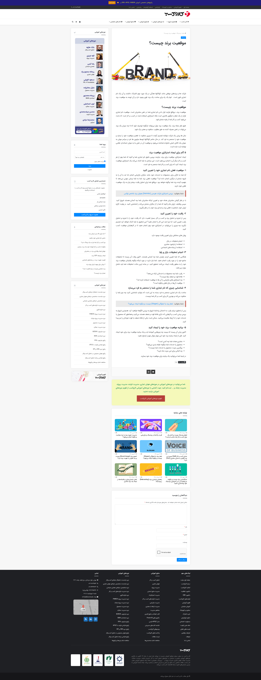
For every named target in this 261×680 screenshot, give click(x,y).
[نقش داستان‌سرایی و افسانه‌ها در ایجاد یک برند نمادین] (126, 469)
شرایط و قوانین (185, 633)
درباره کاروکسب (185, 584)
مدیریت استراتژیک (154, 595)
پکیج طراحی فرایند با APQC (97, 345)
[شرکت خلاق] (86, 664)
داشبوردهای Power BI (153, 618)
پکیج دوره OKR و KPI (99, 349)
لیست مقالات (156, 637)
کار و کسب (184, 22)
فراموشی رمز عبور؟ (79, 157)
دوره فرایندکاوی (101, 310)
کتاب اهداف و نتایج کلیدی (152, 614)
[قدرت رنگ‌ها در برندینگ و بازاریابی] (151, 425)
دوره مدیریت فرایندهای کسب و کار (95, 305)
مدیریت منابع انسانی (153, 591)
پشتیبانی (139, 7)
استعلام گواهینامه (148, 7)
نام (186, 527)
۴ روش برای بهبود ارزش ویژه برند (95, 264)
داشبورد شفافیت (185, 591)
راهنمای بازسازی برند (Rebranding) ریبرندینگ (151, 480)
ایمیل (185, 535)
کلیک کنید (111, 3)
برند (176, 362)
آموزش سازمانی (185, 606)
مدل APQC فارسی (154, 621)
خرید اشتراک (186, 614)
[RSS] (86, 619)
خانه (183, 33)
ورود (89, 166)
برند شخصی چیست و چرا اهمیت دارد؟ (94, 269)
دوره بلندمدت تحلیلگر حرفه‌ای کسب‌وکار (94, 292)
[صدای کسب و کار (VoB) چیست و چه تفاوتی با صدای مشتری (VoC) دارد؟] (176, 446)
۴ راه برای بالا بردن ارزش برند (96, 234)
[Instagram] (95, 619)
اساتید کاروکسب (185, 587)
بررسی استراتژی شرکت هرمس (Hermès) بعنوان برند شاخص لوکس (148, 193)
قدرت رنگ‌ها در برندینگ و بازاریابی (151, 435)
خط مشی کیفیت (185, 625)
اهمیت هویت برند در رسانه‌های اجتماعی (93, 260)
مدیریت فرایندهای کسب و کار (151, 599)
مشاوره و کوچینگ (167, 7)
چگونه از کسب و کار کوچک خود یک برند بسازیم (91, 247)
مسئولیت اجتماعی (185, 621)
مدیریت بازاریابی (155, 603)
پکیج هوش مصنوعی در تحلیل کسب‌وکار (94, 353)
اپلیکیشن (157, 7)
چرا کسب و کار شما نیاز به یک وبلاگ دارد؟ (93, 242)
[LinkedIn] (91, 619)
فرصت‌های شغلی (185, 629)
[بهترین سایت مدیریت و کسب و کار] (98, 664)
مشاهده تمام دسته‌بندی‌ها (152, 640)
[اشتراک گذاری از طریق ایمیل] (153, 372)
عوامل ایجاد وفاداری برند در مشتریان (94, 251)
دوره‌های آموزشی (158, 22)
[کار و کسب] (177, 14)
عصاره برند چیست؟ (99, 273)
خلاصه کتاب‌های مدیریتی (152, 625)
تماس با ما (132, 7)
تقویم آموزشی (177, 7)
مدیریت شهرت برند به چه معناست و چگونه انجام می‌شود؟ (126, 436)
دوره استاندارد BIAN (99, 336)
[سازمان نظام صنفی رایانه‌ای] (109, 664)
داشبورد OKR (186, 595)
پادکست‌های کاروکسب (153, 633)
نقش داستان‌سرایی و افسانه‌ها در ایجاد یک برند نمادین (127, 480)
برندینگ (179, 33)
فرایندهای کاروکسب (184, 599)
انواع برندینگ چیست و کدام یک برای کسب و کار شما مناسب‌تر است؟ (176, 436)
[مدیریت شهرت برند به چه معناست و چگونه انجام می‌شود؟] (126, 425)
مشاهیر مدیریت (155, 610)
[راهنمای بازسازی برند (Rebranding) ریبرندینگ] (151, 469)
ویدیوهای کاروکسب (154, 629)
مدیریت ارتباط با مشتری (153, 606)
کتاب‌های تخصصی (115, 22)
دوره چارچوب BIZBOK (99, 331)
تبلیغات (188, 637)
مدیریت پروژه (156, 587)
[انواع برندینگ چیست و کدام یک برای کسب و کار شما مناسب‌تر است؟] (176, 425)
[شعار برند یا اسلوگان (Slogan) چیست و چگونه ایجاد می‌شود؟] (151, 446)
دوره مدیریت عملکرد (99, 327)
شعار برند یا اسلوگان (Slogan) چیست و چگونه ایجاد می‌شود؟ (150, 303)
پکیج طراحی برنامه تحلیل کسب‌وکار (95, 358)
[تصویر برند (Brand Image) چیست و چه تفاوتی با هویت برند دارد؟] (126, 446)
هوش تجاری (156, 584)
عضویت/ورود (172, 22)
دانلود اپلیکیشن (185, 618)
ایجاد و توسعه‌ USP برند (98, 256)
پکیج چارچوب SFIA (99, 340)
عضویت (90, 170)
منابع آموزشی (130, 22)
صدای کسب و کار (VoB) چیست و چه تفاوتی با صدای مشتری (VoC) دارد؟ (176, 458)
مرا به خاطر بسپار (99, 161)
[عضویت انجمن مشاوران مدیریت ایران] (119, 664)
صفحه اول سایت (185, 580)
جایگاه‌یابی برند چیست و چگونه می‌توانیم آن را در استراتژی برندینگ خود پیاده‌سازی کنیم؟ (176, 481)
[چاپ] (149, 372)
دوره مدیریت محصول (99, 323)
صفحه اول (186, 7)
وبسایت (185, 542)
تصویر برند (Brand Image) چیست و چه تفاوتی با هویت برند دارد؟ (126, 457)
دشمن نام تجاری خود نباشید (97, 238)
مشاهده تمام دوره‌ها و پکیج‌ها (96, 362)
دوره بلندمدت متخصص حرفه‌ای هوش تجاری (92, 296)
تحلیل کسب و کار (155, 580)
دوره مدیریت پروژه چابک (98, 318)
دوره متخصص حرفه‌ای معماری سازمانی (94, 301)
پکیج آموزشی (144, 22)
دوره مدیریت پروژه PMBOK (97, 314)
